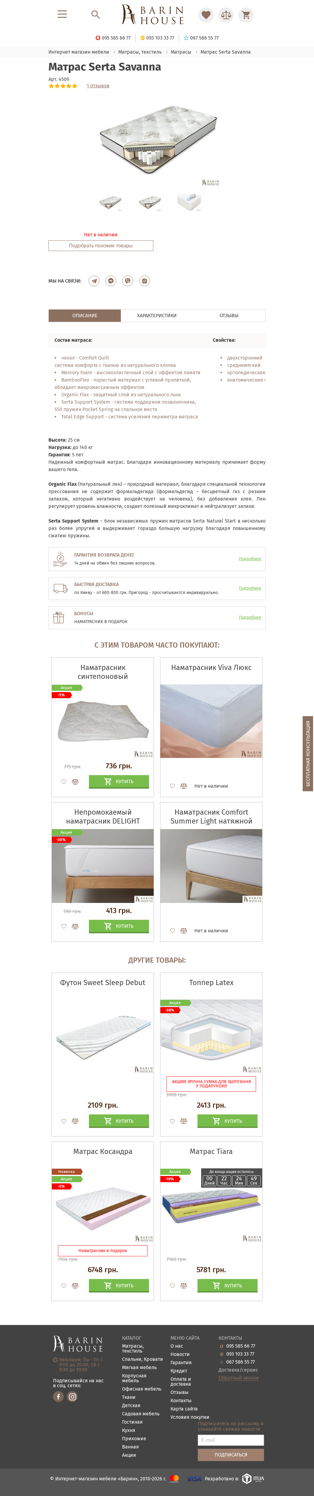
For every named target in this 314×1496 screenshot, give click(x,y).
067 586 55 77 (240, 1362)
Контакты (181, 1400)
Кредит (178, 1371)
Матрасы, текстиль (133, 1349)
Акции (129, 1455)
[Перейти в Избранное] (206, 15)
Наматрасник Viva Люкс (211, 667)
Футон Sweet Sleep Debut (102, 982)
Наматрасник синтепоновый (103, 672)
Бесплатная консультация (308, 753)
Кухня (128, 1430)
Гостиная (132, 1422)
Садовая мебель (140, 1414)
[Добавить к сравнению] (72, 782)
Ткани (129, 1397)
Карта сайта (184, 1409)
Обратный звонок (238, 1378)
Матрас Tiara (211, 1151)
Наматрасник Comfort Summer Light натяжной (211, 816)
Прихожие (134, 1438)
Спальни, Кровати (142, 1359)
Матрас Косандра (102, 1151)
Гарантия (181, 1362)
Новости (180, 1354)
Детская (131, 1405)
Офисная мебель (141, 1389)
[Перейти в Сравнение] (226, 15)
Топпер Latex (211, 982)
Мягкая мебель (139, 1367)
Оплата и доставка (180, 1382)
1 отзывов (98, 85)
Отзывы (179, 1392)
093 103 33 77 (240, 1354)
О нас (176, 1346)
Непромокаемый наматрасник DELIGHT (103, 816)
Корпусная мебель (134, 1378)
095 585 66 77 (240, 1346)
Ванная (130, 1447)
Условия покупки (189, 1417)
